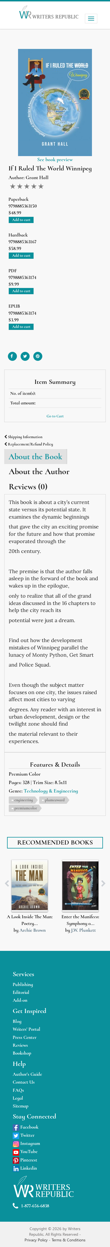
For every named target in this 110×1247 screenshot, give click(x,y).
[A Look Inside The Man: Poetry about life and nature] (30, 886)
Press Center (24, 1037)
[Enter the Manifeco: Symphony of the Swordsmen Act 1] (80, 886)
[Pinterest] (37, 354)
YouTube (28, 1151)
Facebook (28, 1127)
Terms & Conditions (68, 1239)
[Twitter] (25, 354)
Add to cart (21, 219)
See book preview (55, 159)
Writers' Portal (26, 1029)
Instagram (29, 1143)
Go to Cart (55, 416)
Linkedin (28, 1168)
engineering (23, 800)
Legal (18, 1098)
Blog (17, 1021)
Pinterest (28, 1160)
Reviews (20, 1045)
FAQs (18, 1090)
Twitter (26, 1135)
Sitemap (20, 1106)
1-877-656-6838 (35, 1206)
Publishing (23, 984)
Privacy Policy (37, 1239)
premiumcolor (25, 808)
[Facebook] (12, 354)
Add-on (20, 1000)
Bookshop (22, 1053)
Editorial (21, 992)
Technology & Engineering (51, 791)
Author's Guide (27, 1074)
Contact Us (24, 1082)
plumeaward (55, 800)
